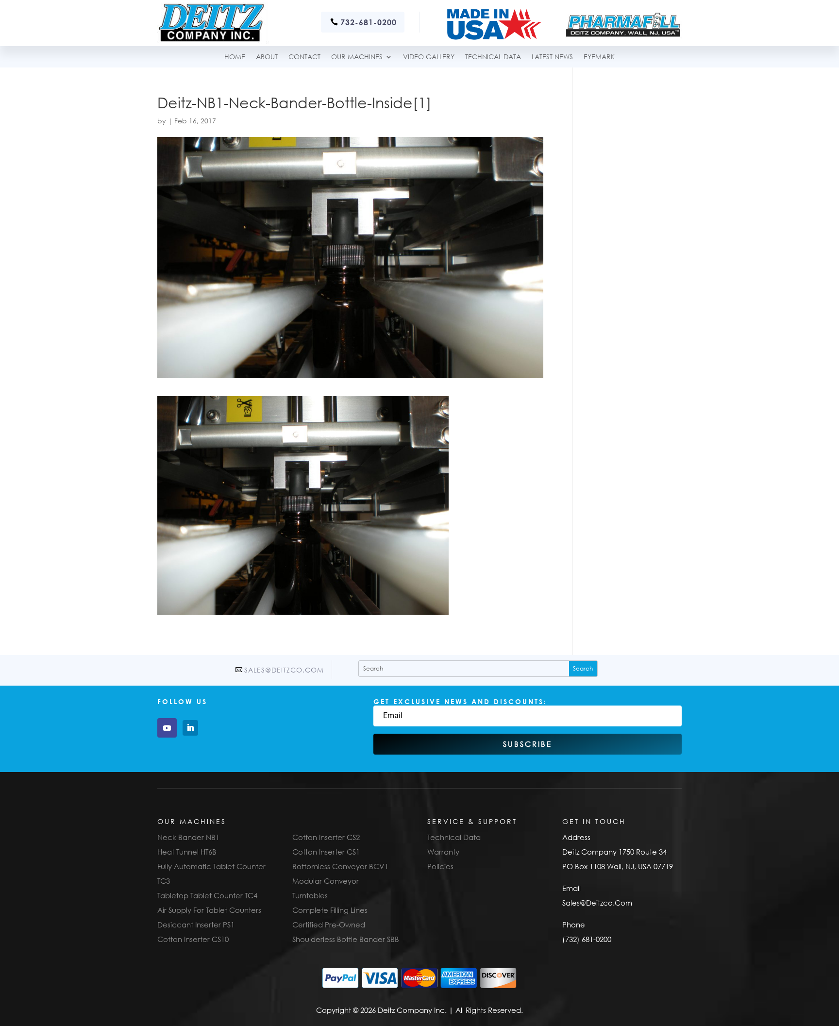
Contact (304, 57)
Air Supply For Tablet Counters (209, 910)
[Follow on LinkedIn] (190, 728)
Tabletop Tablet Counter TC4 (207, 895)
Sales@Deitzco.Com (284, 670)
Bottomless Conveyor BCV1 (340, 866)
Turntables (310, 895)
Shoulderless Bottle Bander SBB (345, 939)
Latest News (552, 57)
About (267, 57)
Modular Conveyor (325, 880)
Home (234, 57)
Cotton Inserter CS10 (193, 939)
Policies (440, 866)
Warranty (443, 851)
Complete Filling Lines (330, 910)
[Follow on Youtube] (167, 728)
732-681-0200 (368, 22)
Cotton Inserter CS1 (326, 851)
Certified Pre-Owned (328, 924)
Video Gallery (428, 57)
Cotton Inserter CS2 (326, 837)
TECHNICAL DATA (493, 57)
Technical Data (454, 837)
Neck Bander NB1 (188, 837)
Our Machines (357, 57)
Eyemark (599, 57)
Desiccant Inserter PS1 (196, 924)
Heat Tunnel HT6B (187, 851)
